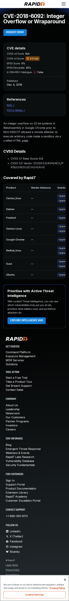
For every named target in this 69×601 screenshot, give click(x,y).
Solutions (12, 364)
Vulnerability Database (20, 461)
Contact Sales (14, 389)
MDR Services (15, 360)
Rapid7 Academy (16, 496)
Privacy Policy (12, 570)
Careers (11, 429)
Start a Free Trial (16, 377)
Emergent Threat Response (23, 449)
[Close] (65, 579)
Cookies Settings (34, 594)
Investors (12, 425)
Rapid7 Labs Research (20, 457)
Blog (8, 445)
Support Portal (15, 484)
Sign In (10, 480)
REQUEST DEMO (15, 32)
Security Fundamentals (20, 465)
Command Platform (18, 352)
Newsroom (13, 413)
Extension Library (17, 492)
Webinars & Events (17, 453)
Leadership (13, 409)
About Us (12, 405)
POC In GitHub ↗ (16, 110)
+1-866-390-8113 (17, 516)
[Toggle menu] (64, 4)
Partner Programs (17, 421)
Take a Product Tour (19, 381)
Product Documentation (21, 488)
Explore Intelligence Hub (26, 320)
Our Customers (15, 417)
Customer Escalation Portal (23, 500)
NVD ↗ (11, 105)
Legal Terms (12, 565)
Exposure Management (20, 356)
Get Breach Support (18, 385)
